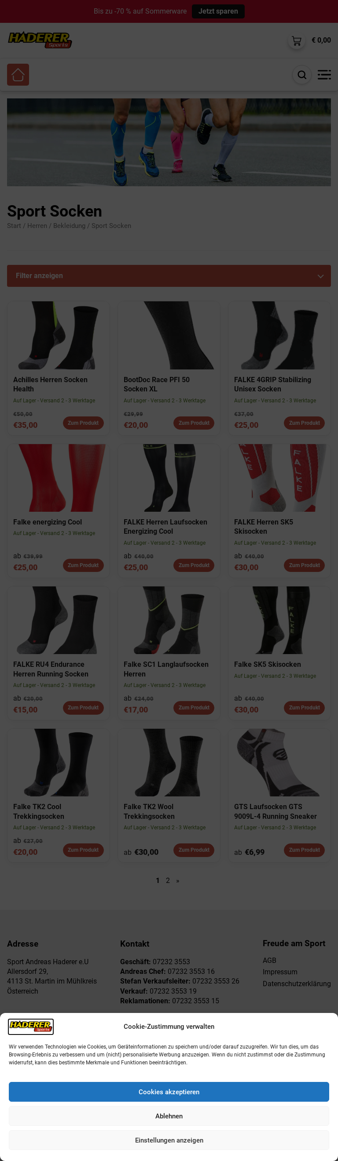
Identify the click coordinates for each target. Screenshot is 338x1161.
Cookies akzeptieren (169, 1092)
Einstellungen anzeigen (169, 1140)
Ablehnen (169, 1116)
